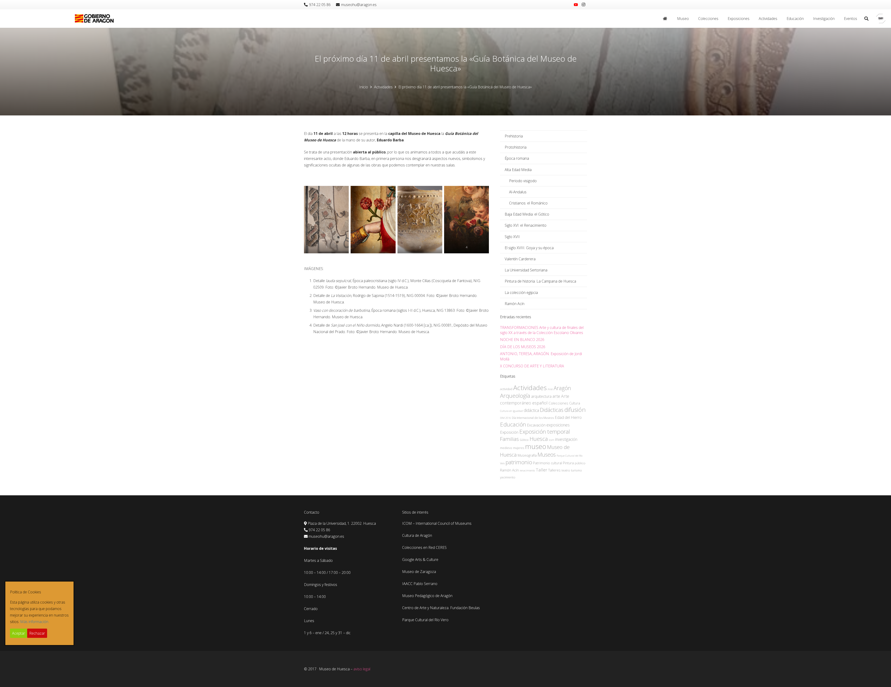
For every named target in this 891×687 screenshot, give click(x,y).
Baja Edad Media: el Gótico (527, 214)
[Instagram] (583, 4)
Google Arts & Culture (420, 559)
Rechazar (37, 633)
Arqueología (515, 395)
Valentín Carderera (520, 258)
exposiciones (558, 425)
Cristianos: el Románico (528, 203)
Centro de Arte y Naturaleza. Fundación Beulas (441, 607)
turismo (576, 470)
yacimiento (507, 477)
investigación (566, 439)
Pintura (568, 463)
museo (535, 446)
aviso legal (361, 668)
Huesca (538, 438)
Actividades (530, 387)
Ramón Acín (514, 303)
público (580, 463)
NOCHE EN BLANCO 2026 (522, 339)
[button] (691, 18)
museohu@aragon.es (326, 536)
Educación (513, 424)
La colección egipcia (521, 292)
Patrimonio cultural (547, 463)
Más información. (34, 621)
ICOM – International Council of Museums (436, 523)
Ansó (550, 389)
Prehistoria (514, 136)
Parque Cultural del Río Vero (425, 619)
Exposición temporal (544, 431)
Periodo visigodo (523, 180)
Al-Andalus (517, 191)
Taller (541, 470)
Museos (547, 454)
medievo (506, 448)
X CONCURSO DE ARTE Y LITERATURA (532, 366)
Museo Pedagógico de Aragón (427, 595)
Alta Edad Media (518, 169)
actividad (506, 389)
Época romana (517, 158)
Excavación (536, 425)
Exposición (509, 432)
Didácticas (551, 409)
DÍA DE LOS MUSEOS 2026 (522, 346)
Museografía (527, 455)
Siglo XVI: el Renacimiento (525, 225)
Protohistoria (515, 147)
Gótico (524, 440)
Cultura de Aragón (417, 535)
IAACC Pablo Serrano (419, 583)
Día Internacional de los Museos (533, 418)
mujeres (518, 448)
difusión (575, 409)
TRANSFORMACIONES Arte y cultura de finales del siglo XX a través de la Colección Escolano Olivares (542, 330)
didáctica (531, 410)
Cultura (574, 403)
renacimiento (527, 470)
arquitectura (541, 396)
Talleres (554, 470)
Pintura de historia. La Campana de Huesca (540, 281)
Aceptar (18, 633)
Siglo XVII (512, 236)
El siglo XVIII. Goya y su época (529, 247)
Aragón (562, 388)
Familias (509, 438)
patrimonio (519, 462)
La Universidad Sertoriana (526, 270)
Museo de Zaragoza (419, 571)
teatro (566, 470)
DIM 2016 (505, 418)
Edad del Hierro (568, 417)
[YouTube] (576, 4)
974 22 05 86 (319, 529)
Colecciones (558, 403)
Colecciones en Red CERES (424, 547)
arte (556, 396)
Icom (551, 440)
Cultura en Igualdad (511, 411)
